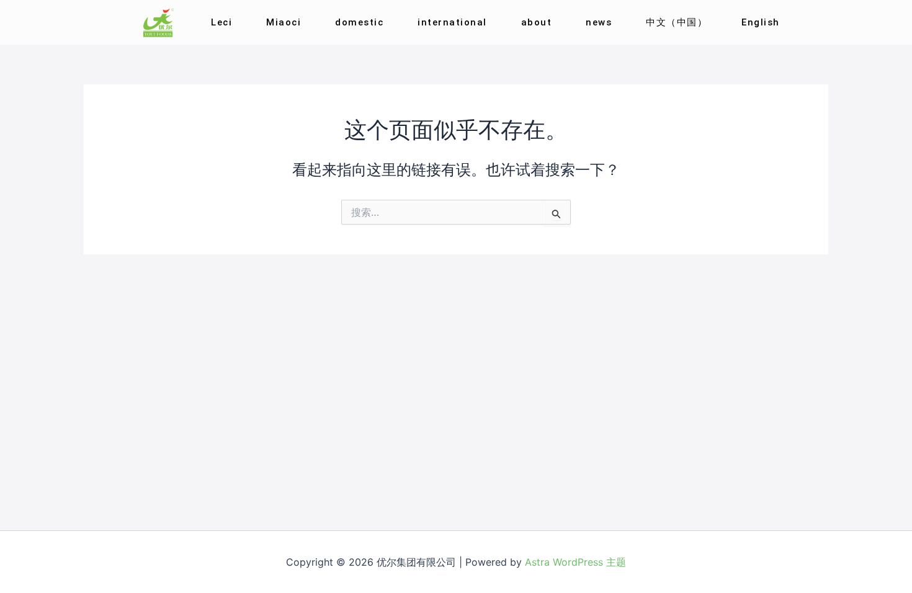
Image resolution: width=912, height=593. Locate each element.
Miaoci (283, 22)
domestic (359, 22)
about (536, 22)
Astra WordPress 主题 (575, 562)
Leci (221, 22)
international (452, 22)
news (599, 22)
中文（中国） (676, 22)
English (760, 22)
